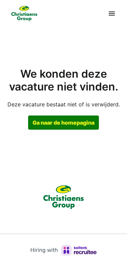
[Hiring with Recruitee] (64, 250)
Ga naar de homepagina (63, 122)
